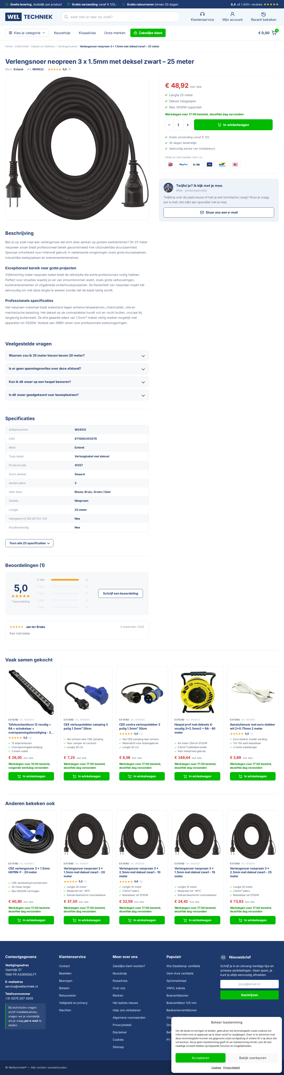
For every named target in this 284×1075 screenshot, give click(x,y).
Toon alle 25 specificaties (27, 543)
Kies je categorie (27, 33)
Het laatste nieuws (125, 1003)
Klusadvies (87, 33)
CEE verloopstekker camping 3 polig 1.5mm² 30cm (86, 726)
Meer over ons (125, 957)
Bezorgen (65, 980)
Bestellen (65, 973)
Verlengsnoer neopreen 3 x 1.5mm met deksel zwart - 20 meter (84, 872)
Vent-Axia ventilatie (179, 973)
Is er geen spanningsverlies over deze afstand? (45, 368)
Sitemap (118, 1047)
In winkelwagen (236, 125)
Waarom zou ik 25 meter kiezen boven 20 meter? (47, 355)
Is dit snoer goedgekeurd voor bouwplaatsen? (44, 395)
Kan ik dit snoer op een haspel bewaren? (40, 382)
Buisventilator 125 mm (181, 1003)
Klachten (65, 1010)
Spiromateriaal (176, 980)
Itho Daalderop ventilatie (183, 966)
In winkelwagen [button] (34, 776)
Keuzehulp (62, 33)
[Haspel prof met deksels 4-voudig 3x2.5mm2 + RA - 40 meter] (197, 692)
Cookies (216, 1067)
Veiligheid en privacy (73, 1003)
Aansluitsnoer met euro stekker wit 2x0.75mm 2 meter (252, 726)
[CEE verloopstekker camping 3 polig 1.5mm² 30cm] (86, 692)
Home (9, 46)
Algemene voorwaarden (129, 1017)
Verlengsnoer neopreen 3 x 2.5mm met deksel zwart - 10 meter (139, 872)
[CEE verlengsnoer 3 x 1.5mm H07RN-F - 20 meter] (31, 836)
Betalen (64, 988)
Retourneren (67, 995)
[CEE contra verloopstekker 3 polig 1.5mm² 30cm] (142, 692)
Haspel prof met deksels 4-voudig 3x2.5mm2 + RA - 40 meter (194, 728)
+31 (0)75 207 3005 (19, 998)
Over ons (119, 988)
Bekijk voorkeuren (252, 1058)
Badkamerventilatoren (181, 1010)
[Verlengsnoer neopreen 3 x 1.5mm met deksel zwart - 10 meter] (197, 836)
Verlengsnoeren (67, 46)
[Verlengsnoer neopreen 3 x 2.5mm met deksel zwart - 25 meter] (253, 836)
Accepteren (200, 1058)
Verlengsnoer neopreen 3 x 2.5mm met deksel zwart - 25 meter (251, 872)
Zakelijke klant (150, 33)
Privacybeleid (231, 1067)
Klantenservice (72, 957)
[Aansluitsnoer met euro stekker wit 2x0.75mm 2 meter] (253, 692)
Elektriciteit (22, 46)
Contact (64, 966)
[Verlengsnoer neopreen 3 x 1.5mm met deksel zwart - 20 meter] (86, 836)
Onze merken (114, 33)
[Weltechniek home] (29, 17)
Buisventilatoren (177, 995)
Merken (118, 995)
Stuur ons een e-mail (222, 212)
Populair (173, 957)
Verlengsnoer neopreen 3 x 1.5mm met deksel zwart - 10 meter (194, 872)
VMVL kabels (175, 988)
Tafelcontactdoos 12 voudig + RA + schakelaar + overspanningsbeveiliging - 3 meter (29, 729)
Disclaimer (120, 1032)
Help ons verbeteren (127, 1010)
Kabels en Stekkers (43, 46)
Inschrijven (249, 995)
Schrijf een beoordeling (120, 593)
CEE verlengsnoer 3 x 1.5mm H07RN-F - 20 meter (29, 870)
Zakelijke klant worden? (129, 966)
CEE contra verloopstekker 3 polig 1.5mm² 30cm (139, 726)
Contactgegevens (21, 957)
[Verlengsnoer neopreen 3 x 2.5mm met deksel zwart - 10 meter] (142, 836)
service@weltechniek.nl (21, 986)
